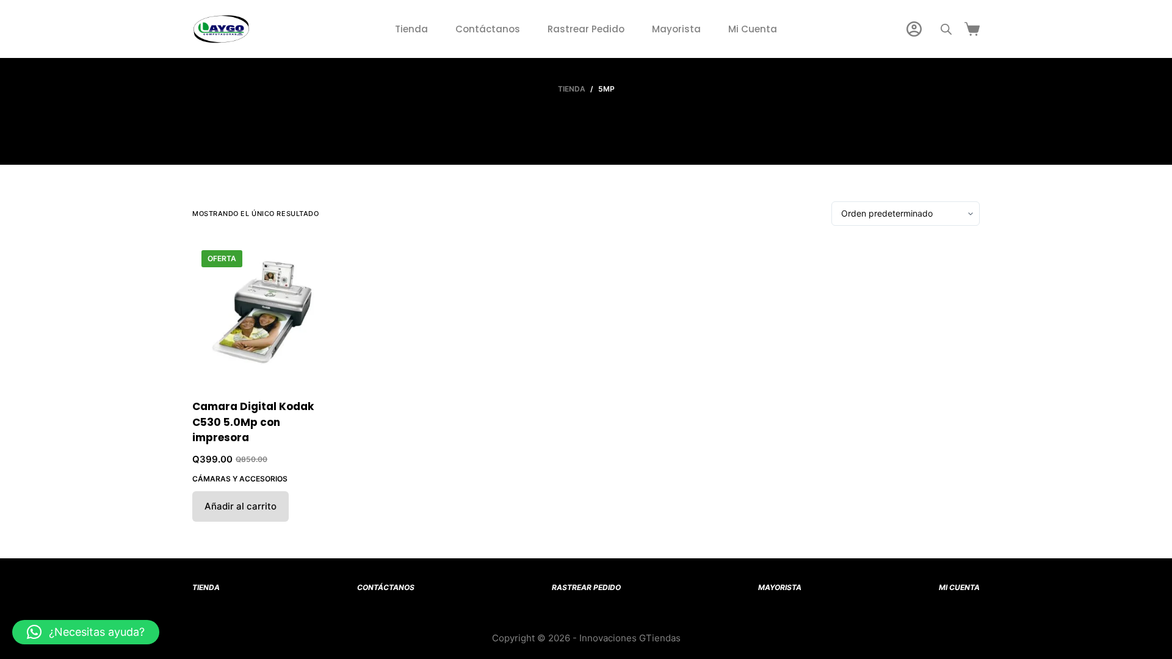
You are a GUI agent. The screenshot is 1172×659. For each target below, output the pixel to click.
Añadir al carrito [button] (240, 506)
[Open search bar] (946, 29)
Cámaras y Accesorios (240, 478)
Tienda (411, 29)
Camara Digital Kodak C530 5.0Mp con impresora (253, 422)
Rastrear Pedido (586, 29)
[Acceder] (914, 29)
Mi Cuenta (752, 29)
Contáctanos (487, 29)
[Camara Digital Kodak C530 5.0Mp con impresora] (263, 312)
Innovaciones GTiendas (630, 638)
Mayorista (676, 29)
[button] (85, 632)
